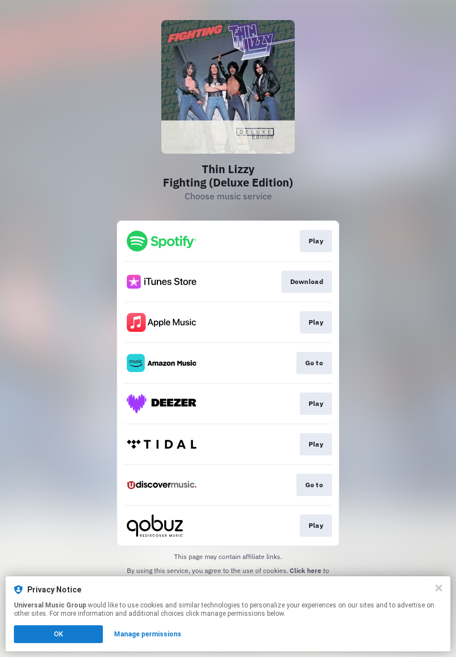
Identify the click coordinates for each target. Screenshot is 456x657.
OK (58, 634)
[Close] (439, 588)
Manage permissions (147, 634)
